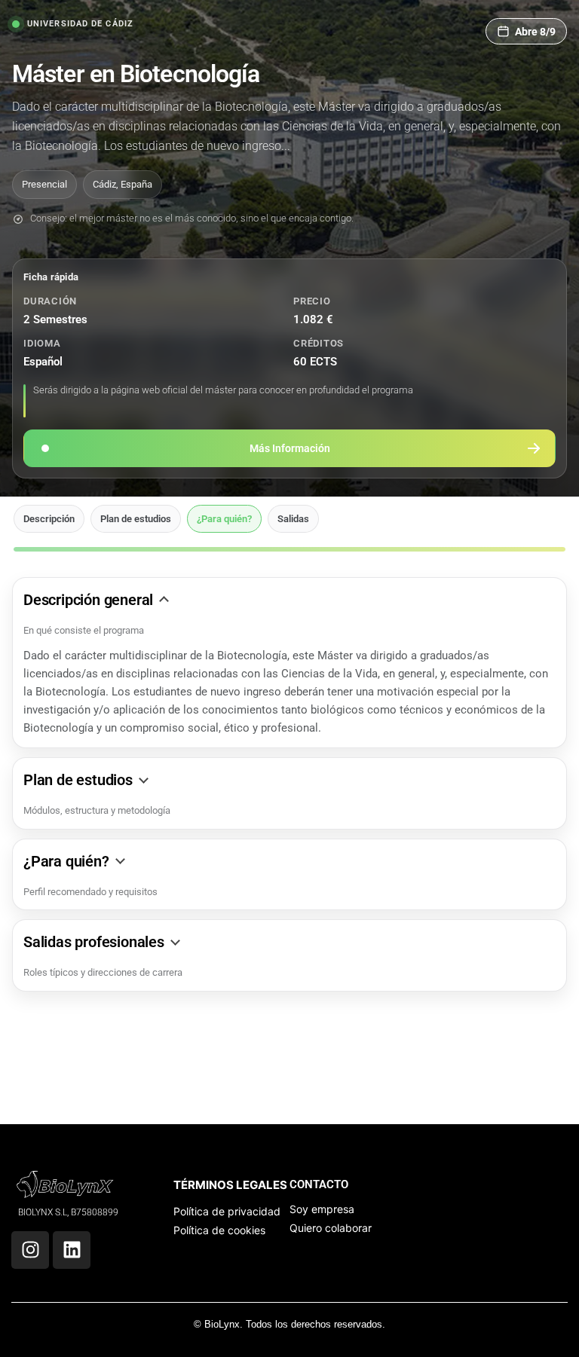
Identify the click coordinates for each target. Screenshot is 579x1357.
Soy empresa (322, 1209)
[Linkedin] (71, 1250)
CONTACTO (319, 1184)
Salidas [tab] (293, 518)
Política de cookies (219, 1230)
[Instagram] (30, 1250)
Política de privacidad (226, 1211)
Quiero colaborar (331, 1227)
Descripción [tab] (49, 518)
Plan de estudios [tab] (135, 518)
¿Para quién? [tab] (224, 518)
